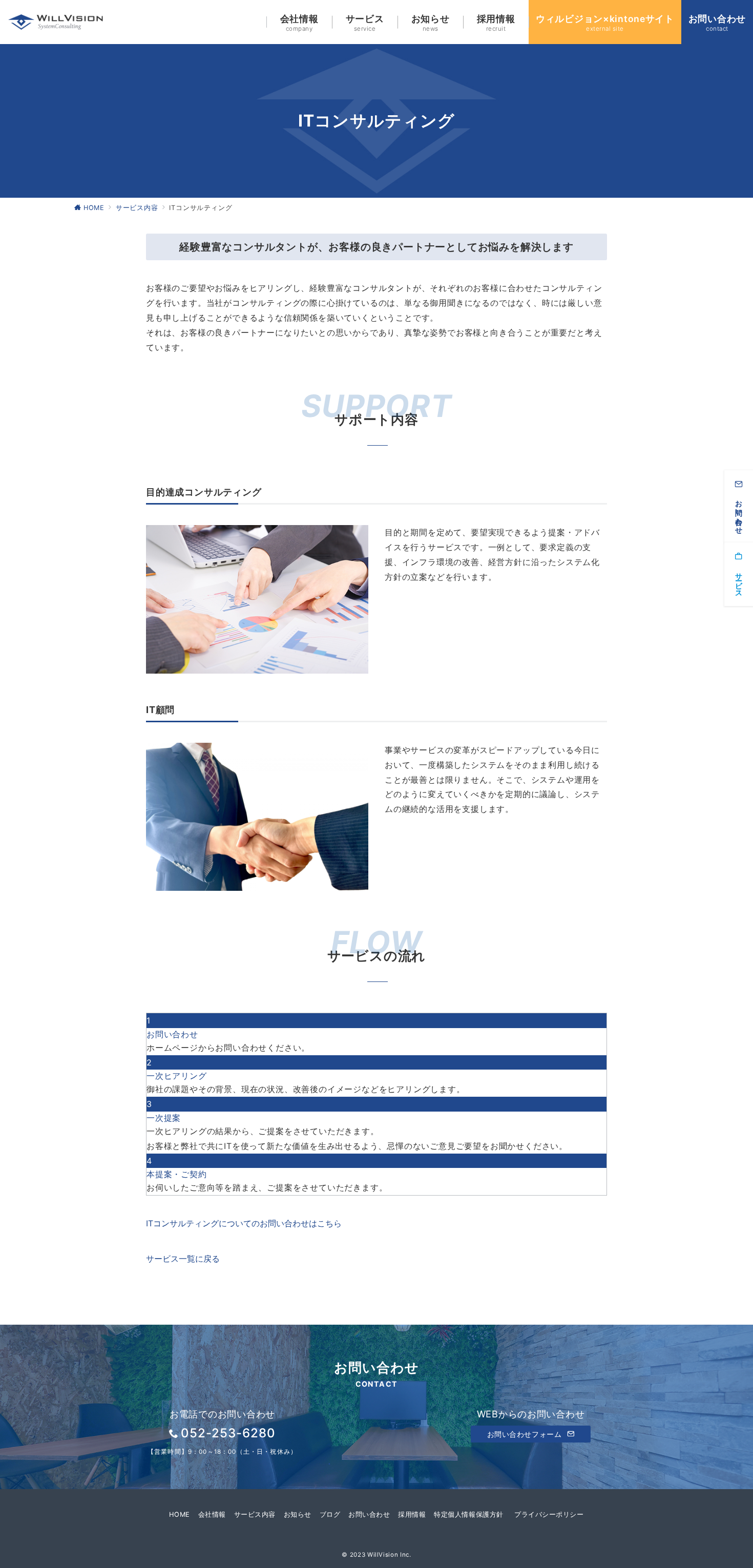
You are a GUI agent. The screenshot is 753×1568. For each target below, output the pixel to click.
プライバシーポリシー (548, 1514)
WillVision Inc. (389, 1554)
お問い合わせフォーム (525, 1434)
